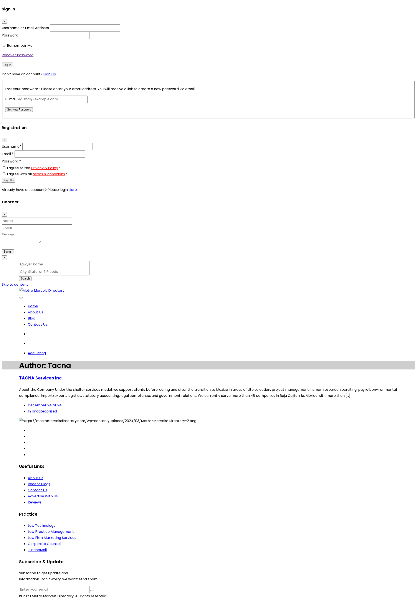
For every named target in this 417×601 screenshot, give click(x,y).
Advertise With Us (43, 496)
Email (8, 153)
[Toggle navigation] (21, 297)
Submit (7, 251)
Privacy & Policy (44, 168)
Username (12, 146)
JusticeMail (37, 549)
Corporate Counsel (44, 543)
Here (73, 189)
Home (33, 306)
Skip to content (15, 284)
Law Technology (41, 525)
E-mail (10, 99)
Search (25, 278)
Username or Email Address (25, 27)
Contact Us (37, 324)
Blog (31, 318)
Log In (7, 64)
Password (10, 35)
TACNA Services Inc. (41, 378)
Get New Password (19, 109)
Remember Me (20, 45)
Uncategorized (42, 411)
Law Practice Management (51, 531)
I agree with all (37, 174)
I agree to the (34, 168)
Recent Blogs (39, 484)
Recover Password (17, 55)
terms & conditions (49, 174)
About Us (35, 312)
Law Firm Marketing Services (52, 537)
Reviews (34, 502)
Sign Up (49, 74)
